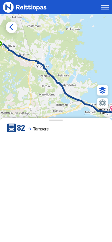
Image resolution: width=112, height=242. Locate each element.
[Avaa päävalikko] (105, 7)
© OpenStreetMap (16, 113)
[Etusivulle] (31, 7)
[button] (102, 90)
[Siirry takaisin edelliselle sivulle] (11, 27)
